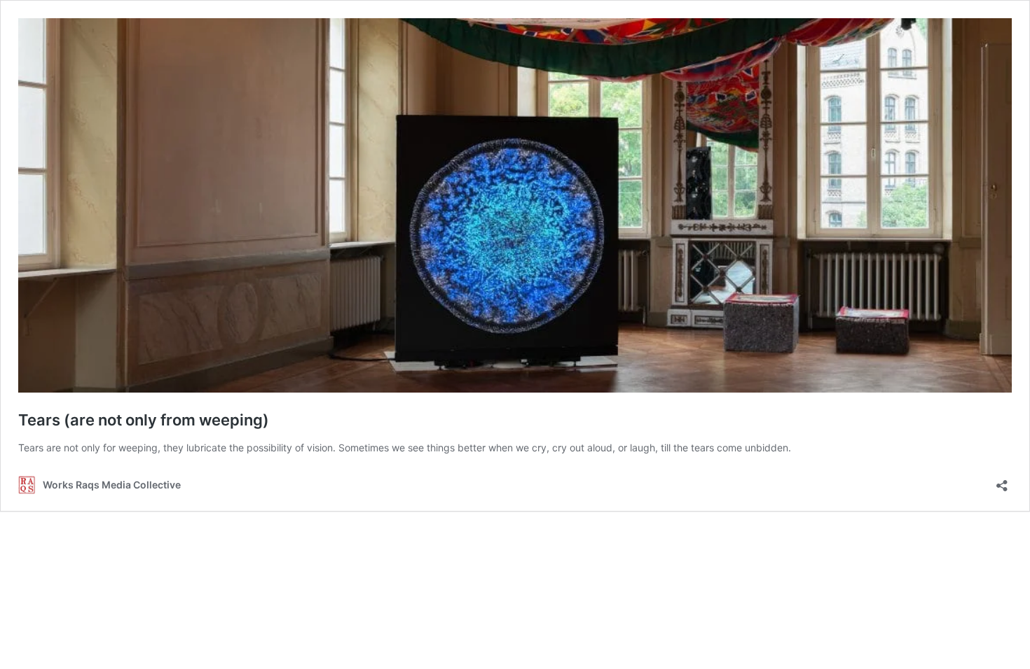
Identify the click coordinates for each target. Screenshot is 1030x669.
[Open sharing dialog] (1002, 481)
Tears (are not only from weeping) (143, 420)
